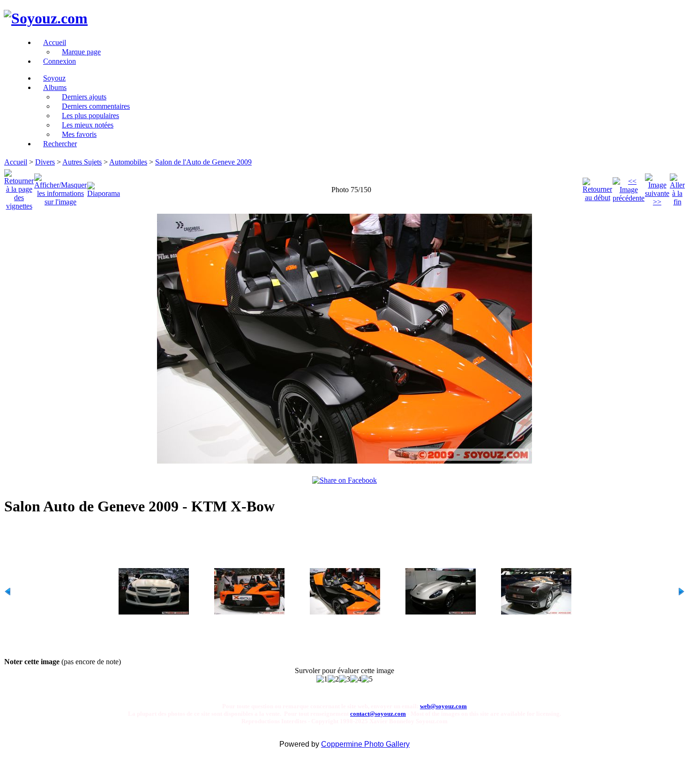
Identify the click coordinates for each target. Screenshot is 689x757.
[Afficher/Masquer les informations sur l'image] (60, 187)
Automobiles (128, 162)
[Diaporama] (103, 187)
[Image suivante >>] (657, 187)
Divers (45, 162)
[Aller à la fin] (677, 187)
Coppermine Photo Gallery (365, 744)
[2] (333, 679)
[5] (367, 679)
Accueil (15, 162)
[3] (344, 679)
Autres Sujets (82, 162)
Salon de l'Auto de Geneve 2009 (203, 162)
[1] (322, 679)
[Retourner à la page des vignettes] (19, 187)
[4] (355, 679)
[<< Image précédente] (628, 187)
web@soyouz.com (443, 706)
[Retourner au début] (597, 187)
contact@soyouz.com (378, 713)
